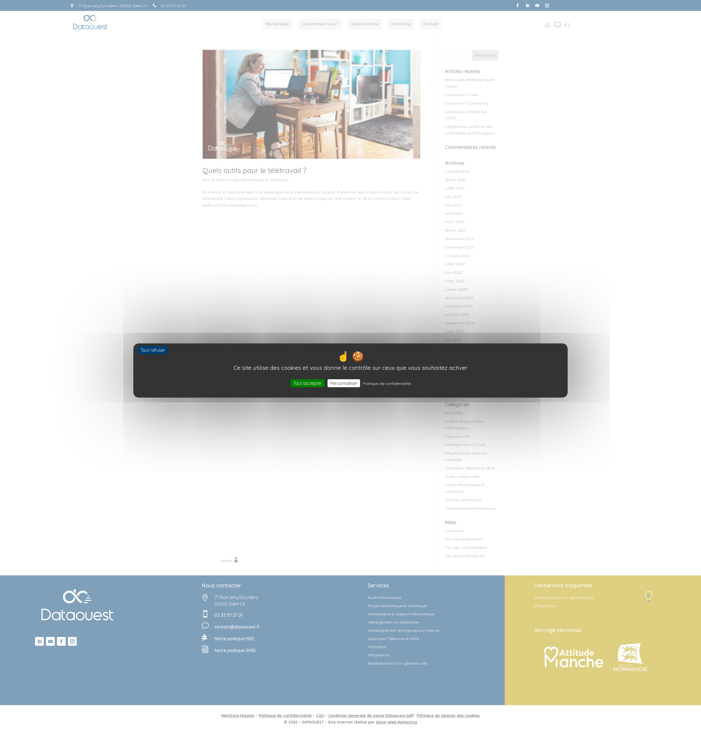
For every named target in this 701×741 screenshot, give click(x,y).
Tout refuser (153, 350)
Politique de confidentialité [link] (387, 383)
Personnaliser (343, 383)
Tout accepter (307, 383)
